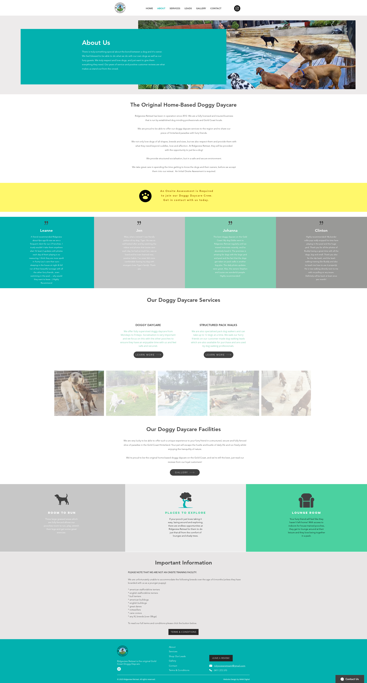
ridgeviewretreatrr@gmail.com (229, 665)
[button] (79, 394)
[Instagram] (237, 8)
